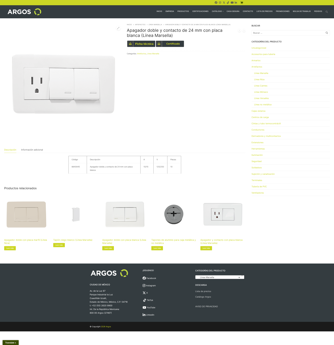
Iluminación (257, 155)
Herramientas (258, 148)
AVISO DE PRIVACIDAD (206, 306)
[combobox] (219, 277)
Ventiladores (258, 192)
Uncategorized (259, 48)
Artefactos (140, 25)
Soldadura (257, 167)
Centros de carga (260, 117)
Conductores (258, 129)
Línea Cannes (260, 85)
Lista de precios (203, 291)
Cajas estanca (258, 111)
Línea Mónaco (261, 92)
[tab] (10, 150)
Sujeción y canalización (263, 174)
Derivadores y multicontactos (266, 136)
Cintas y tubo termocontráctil (266, 123)
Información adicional (32, 149)
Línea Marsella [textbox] (219, 277)
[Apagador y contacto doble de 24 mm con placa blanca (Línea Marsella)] (239, 31)
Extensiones (257, 142)
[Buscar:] (291, 33)
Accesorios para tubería (263, 54)
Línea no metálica (263, 104)
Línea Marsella (155, 25)
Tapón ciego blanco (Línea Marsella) (72, 240)
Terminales (257, 180)
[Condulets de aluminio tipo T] (244, 31)
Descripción (10, 149)
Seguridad (257, 161)
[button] (327, 12)
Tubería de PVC (259, 186)
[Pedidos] (241, 2)
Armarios (256, 60)
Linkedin (149, 314)
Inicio (129, 25)
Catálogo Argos (203, 296)
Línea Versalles (261, 98)
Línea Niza (259, 79)
